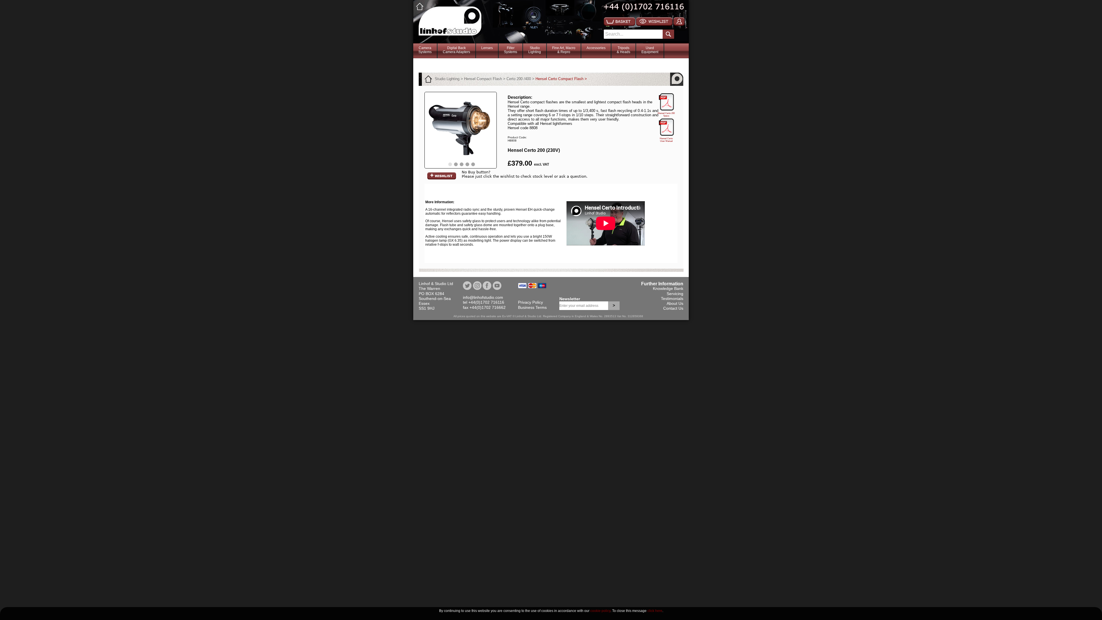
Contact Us (673, 308)
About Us (675, 303)
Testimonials (672, 298)
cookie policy (600, 611)
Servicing (675, 293)
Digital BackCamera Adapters (456, 50)
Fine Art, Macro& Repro (563, 50)
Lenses (487, 48)
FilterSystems (510, 50)
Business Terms (532, 307)
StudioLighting (534, 50)
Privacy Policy (530, 302)
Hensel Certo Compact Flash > (561, 79)
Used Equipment (649, 50)
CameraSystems (425, 50)
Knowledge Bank (668, 288)
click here (654, 611)
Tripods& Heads (623, 50)
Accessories (596, 48)
